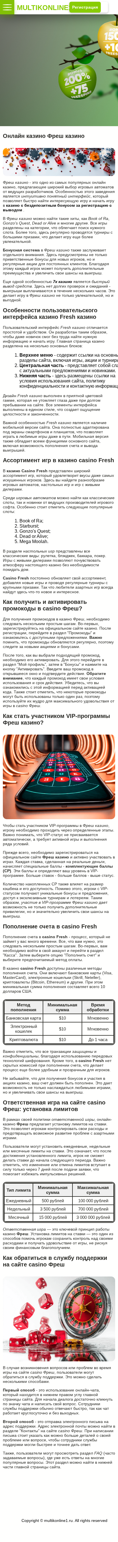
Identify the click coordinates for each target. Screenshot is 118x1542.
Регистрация (85, 7)
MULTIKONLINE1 (20, 7)
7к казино (62, 281)
